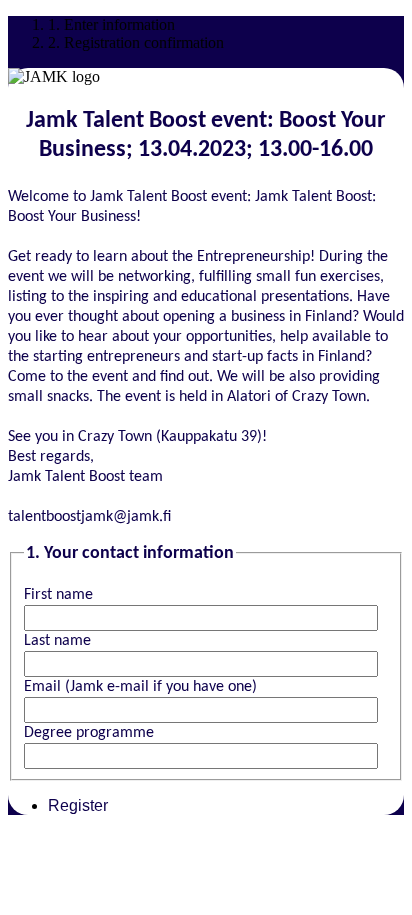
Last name (57, 641)
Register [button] (78, 805)
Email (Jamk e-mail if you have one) (140, 687)
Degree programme (89, 733)
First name (58, 595)
